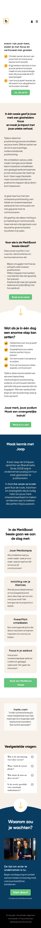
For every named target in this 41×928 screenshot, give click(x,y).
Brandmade (27, 922)
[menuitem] (32, 22)
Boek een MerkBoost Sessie (21, 683)
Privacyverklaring (25, 918)
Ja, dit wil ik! (20, 92)
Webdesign (14, 922)
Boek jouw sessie (21, 297)
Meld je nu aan (21, 424)
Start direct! (20, 892)
